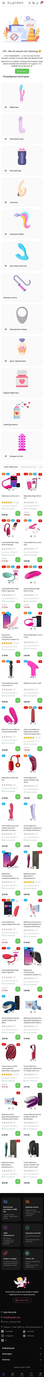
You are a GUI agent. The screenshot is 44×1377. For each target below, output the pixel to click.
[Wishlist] (12, 489)
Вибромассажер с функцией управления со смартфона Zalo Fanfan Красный (10, 1116)
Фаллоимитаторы (17, 139)
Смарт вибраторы (11, 467)
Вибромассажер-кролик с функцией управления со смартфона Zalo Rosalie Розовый (33, 924)
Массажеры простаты (18, 266)
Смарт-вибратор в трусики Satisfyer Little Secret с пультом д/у (31, 1164)
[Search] (29, 3)
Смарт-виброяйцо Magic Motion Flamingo (10, 543)
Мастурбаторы (15, 171)
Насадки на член (16, 456)
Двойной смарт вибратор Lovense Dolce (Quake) (11, 730)
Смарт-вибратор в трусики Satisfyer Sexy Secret (31, 780)
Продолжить (22, 71)
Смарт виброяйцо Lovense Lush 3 (33, 636)
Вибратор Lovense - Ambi (32, 683)
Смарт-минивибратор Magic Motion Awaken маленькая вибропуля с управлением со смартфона (32, 731)
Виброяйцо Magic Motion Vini (32, 497)
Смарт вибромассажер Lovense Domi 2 (10, 684)
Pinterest (30, 1336)
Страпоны (14, 202)
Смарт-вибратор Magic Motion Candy (32, 590)
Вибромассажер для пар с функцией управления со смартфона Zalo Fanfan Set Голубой (33, 1020)
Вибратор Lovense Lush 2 (10, 496)
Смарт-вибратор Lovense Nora (32, 543)
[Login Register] (37, 3)
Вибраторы (14, 107)
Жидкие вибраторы (11, 393)
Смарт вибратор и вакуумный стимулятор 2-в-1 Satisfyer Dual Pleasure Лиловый (33, 828)
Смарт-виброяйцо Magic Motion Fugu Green (10, 590)
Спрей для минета (10, 425)
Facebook (9, 1331)
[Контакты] (33, 3)
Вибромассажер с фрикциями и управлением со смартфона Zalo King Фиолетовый (31, 876)
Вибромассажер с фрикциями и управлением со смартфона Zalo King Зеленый (9, 1164)
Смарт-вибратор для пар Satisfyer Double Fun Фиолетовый (32, 1116)
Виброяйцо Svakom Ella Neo (10, 779)
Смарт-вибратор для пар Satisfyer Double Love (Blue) (10, 1020)
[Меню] (3, 3)
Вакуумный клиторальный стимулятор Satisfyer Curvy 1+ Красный (11, 876)
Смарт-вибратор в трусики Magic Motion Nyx (11, 923)
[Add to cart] (17, 513)
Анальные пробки (17, 234)
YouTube (30, 1331)
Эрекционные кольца (18, 329)
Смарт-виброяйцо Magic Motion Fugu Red (10, 971)
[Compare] (9, 489)
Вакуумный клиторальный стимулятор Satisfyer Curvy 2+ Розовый (11, 637)
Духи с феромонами (18, 361)
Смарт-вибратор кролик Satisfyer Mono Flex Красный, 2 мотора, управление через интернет (10, 828)
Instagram (9, 1336)
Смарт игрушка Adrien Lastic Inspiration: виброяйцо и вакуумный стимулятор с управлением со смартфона (10, 1068)
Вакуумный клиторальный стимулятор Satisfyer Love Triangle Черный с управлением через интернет (33, 972)
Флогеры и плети (10, 298)
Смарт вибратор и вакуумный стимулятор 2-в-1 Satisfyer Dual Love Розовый (33, 1068)
